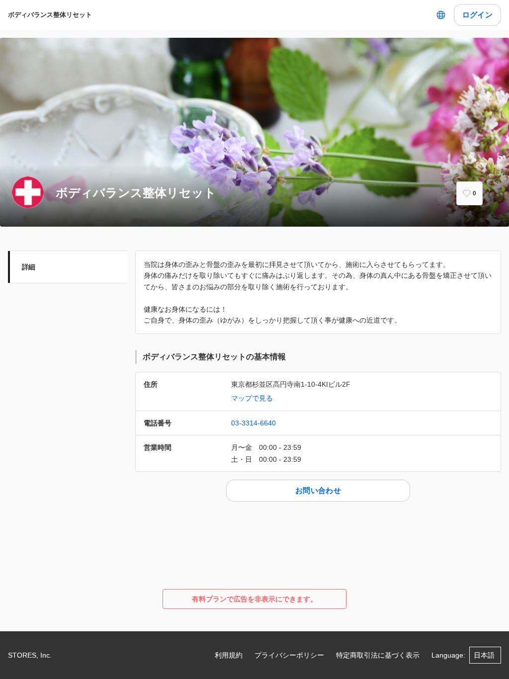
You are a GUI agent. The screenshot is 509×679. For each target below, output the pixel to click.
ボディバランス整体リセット (50, 14)
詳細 (28, 267)
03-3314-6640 (253, 423)
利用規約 (229, 655)
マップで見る (252, 398)
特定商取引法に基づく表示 (378, 655)
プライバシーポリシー (289, 655)
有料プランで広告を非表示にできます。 (254, 599)
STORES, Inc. (30, 655)
